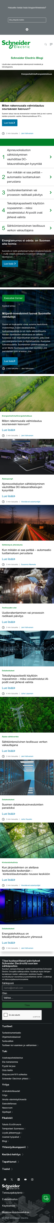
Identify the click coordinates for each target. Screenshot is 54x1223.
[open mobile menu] (51, 44)
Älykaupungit (7, 479)
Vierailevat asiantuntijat (30, 502)
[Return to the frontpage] (15, 44)
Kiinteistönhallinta (10, 862)
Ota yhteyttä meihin (16, 20)
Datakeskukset (8, 671)
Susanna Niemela (28, 564)
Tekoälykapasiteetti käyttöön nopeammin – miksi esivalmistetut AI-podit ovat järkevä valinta (25, 210)
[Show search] (45, 44)
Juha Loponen (27, 694)
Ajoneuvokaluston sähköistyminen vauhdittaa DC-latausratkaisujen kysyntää (25, 157)
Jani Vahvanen (27, 133)
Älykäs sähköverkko (10, 737)
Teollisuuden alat (9, 608)
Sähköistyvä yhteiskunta (12, 545)
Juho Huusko (26, 819)
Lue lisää (8, 123)
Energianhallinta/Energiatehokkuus (36, 74)
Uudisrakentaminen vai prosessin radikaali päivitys (25, 192)
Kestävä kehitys (8, 306)
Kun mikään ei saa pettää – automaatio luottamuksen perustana (24, 177)
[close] (27, 30)
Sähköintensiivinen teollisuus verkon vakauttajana (26, 228)
